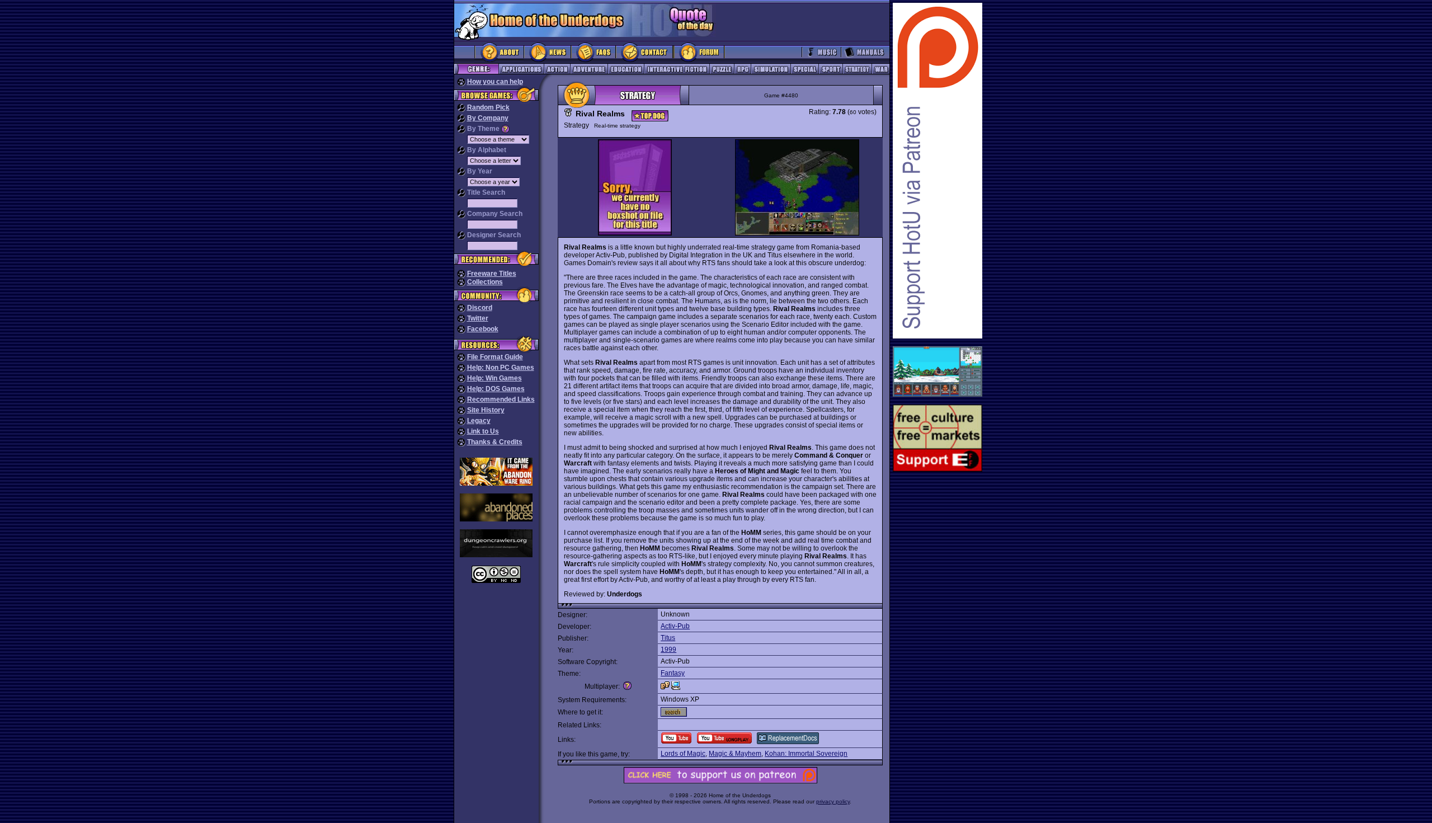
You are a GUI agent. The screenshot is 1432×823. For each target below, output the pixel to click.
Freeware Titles (491, 274)
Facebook (482, 329)
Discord (479, 308)
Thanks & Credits (494, 442)
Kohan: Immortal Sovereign (806, 754)
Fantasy (673, 673)
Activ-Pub (675, 626)
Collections (485, 282)
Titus (668, 638)
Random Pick (488, 107)
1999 (668, 649)
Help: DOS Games (496, 389)
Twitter (477, 318)
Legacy (479, 421)
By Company (487, 118)
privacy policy (833, 801)
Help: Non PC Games (500, 367)
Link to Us (483, 431)
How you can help (495, 82)
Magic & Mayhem (735, 754)
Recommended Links (501, 399)
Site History (486, 410)
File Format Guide (495, 357)
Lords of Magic (683, 754)
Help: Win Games (494, 378)
